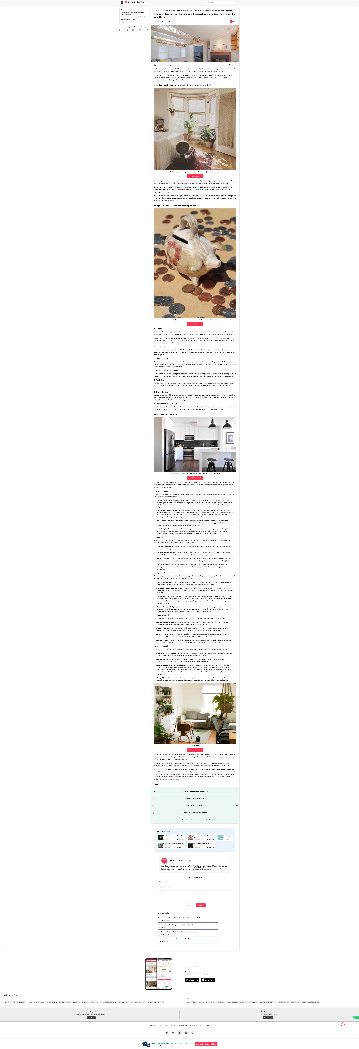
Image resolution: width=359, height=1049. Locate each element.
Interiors (30, 1002)
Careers (160, 1025)
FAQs (207, 1025)
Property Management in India (248, 1002)
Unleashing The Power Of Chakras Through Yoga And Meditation (203, 836)
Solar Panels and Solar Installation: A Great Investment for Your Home (177, 932)
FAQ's (122, 22)
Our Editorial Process (183, 861)
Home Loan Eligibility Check (108, 1002)
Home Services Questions (266, 1002)
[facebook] (166, 1032)
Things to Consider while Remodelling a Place (133, 17)
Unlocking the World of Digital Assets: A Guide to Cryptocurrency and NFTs (172, 836)
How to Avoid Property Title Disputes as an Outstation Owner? (175, 925)
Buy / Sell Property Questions (155, 1002)
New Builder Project (64, 1002)
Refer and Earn (210, 1002)
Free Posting (267, 1018)
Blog (161, 10)
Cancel (189, 905)
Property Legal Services (19, 1002)
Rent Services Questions (282, 1002)
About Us (153, 1025)
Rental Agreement (192, 1002)
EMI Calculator (76, 1002)
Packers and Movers (232, 1002)
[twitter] (173, 1032)
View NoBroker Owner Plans (206, 1044)
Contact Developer (195, 176)
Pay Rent (201, 1002)
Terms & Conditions (170, 1025)
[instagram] (179, 1032)
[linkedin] (186, 1032)
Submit (201, 905)
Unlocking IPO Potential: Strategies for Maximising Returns (202, 844)
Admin (234, 21)
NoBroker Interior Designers (170, 779)
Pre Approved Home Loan (138, 1002)
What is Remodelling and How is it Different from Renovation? (133, 13)
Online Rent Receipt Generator (310, 1002)
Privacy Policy (182, 1025)
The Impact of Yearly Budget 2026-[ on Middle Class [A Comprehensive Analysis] (180, 918)
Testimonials (193, 1025)
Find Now (91, 1018)
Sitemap (201, 1025)
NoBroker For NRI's (51, 1002)
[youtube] (192, 1032)
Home (155, 10)
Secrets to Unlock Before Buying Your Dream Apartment (173, 844)
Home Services (221, 1002)
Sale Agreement (39, 1002)
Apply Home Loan (123, 1002)
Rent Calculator (295, 1002)
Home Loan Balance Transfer (90, 1002)
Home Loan (7, 1002)
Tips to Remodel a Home (128, 19)
